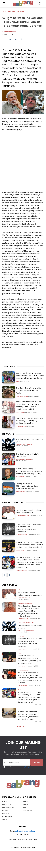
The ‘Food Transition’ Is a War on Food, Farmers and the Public (29, 390)
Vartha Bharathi (23, 515)
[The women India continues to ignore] (8, 444)
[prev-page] (4, 575)
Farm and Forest (22, 396)
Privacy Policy (25, 767)
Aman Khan (20, 550)
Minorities (21, 709)
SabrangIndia (9, 31)
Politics (20, 12)
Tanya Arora (22, 685)
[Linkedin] (15, 39)
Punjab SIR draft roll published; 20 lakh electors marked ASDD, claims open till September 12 (30, 544)
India (18, 381)
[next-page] (9, 575)
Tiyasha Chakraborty (24, 444)
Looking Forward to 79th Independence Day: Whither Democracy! (27, 486)
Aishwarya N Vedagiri (24, 459)
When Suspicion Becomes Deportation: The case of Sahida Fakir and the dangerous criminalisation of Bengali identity (29, 611)
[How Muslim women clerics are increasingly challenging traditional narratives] (8, 422)
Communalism (21, 426)
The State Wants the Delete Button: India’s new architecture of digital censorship (29, 528)
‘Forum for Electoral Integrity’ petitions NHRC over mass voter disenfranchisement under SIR (30, 375)
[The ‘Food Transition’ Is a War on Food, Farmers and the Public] (8, 392)
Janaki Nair (20, 476)
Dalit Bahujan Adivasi (8, 448)
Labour (5, 464)
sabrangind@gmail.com (25, 831)
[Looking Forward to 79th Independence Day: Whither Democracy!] (8, 488)
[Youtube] (28, 834)
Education (20, 412)
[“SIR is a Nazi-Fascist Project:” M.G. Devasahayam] (8, 512)
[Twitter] (10, 39)
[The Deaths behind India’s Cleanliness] (8, 459)
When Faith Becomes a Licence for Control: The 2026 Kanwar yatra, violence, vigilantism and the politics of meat (30, 678)
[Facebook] (4, 39)
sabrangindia (22, 535)
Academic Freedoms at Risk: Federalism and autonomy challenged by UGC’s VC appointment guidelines (28, 405)
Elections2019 (9, 12)
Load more (21, 727)
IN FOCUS (8, 434)
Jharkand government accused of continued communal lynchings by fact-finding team (28, 715)
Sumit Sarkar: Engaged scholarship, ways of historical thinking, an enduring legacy (29, 471)
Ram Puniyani (20, 491)
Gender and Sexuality (25, 603)
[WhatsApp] (21, 39)
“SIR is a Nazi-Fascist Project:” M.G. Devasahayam (29, 511)
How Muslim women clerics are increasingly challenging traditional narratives (29, 420)
